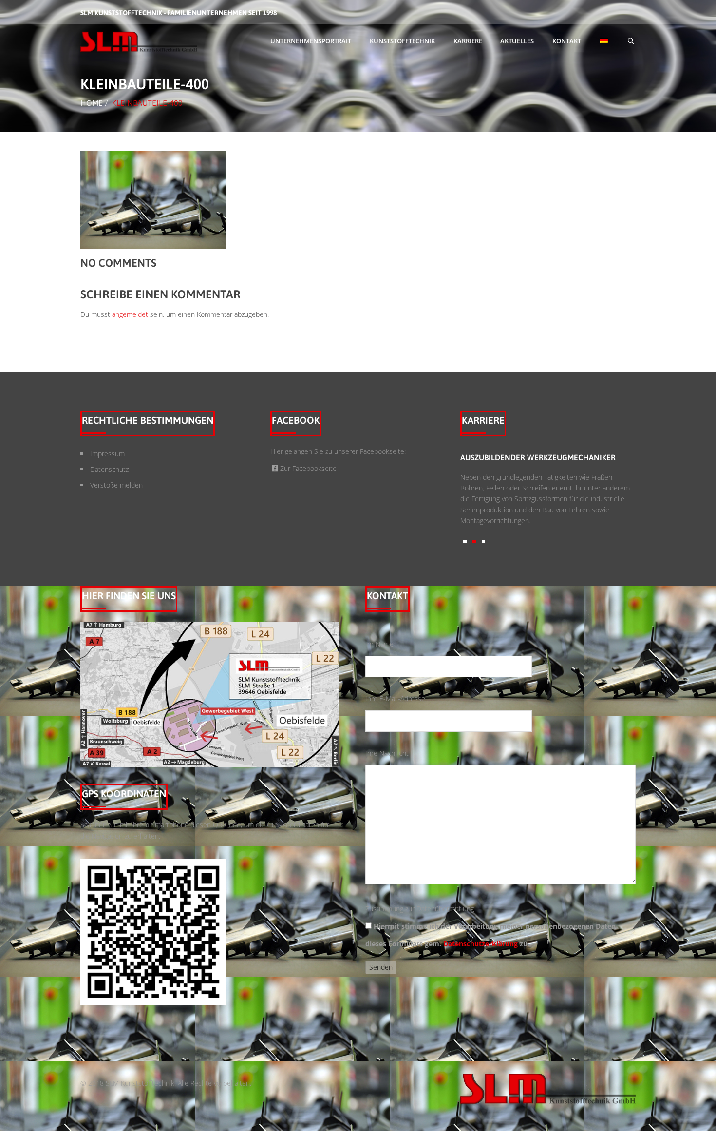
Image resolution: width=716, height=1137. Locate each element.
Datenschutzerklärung (480, 943)
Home (91, 102)
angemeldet (130, 314)
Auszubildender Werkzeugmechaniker (488, 457)
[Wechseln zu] (604, 41)
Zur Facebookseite (308, 468)
